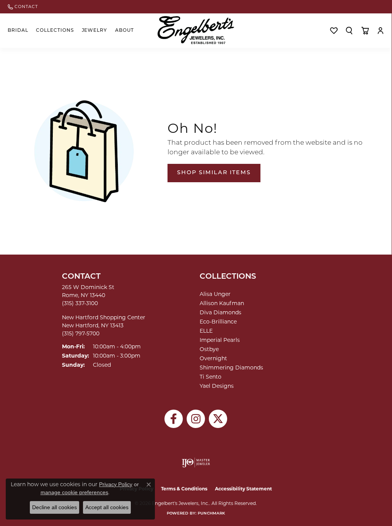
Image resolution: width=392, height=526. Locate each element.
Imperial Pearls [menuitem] (220, 340)
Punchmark (211, 513)
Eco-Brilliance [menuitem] (218, 321)
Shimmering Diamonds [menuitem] (231, 367)
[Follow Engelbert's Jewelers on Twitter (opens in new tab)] (218, 419)
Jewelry (94, 30)
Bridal (18, 30)
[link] (23, 6)
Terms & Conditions (184, 489)
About (124, 30)
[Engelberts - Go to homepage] (196, 30)
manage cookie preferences (74, 492)
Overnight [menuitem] (213, 358)
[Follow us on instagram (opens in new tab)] (196, 419)
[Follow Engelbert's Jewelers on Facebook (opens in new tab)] (173, 419)
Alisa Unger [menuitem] (215, 294)
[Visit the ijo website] (196, 462)
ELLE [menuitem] (206, 330)
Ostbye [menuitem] (209, 349)
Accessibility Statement (243, 489)
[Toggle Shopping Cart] (365, 30)
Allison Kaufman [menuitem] (222, 303)
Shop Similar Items (214, 173)
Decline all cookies (54, 507)
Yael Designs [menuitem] (217, 385)
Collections (55, 30)
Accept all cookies (106, 507)
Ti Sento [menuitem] (210, 376)
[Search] (349, 30)
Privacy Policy (115, 484)
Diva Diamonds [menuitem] (220, 312)
